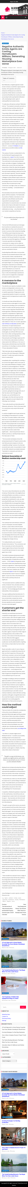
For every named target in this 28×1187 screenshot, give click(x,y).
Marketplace (22, 899)
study (12, 561)
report (12, 157)
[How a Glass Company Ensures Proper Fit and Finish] (14, 1136)
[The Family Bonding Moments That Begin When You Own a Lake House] (14, 959)
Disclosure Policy (6, 1018)
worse (13, 901)
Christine (5, 67)
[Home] (3, 17)
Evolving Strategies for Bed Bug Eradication (13, 1032)
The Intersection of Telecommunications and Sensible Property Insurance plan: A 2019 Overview (8, 909)
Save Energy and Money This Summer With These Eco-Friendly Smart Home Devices (20, 909)
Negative (9, 901)
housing (16, 899)
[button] (6, 17)
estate (19, 898)
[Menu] (6, 17)
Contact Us (5, 1016)
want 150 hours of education (9, 323)
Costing (15, 898)
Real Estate (5, 43)
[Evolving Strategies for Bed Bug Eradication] (14, 1110)
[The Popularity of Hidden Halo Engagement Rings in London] (14, 986)
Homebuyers (11, 899)
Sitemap (4, 1020)
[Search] (26, 17)
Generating (4, 899)
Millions (4, 901)
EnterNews (21, 1183)
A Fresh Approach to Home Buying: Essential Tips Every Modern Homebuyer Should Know (13, 944)
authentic (11, 898)
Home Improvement (7, 1117)
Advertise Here (6, 1014)
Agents (6, 898)
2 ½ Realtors (16, 145)
